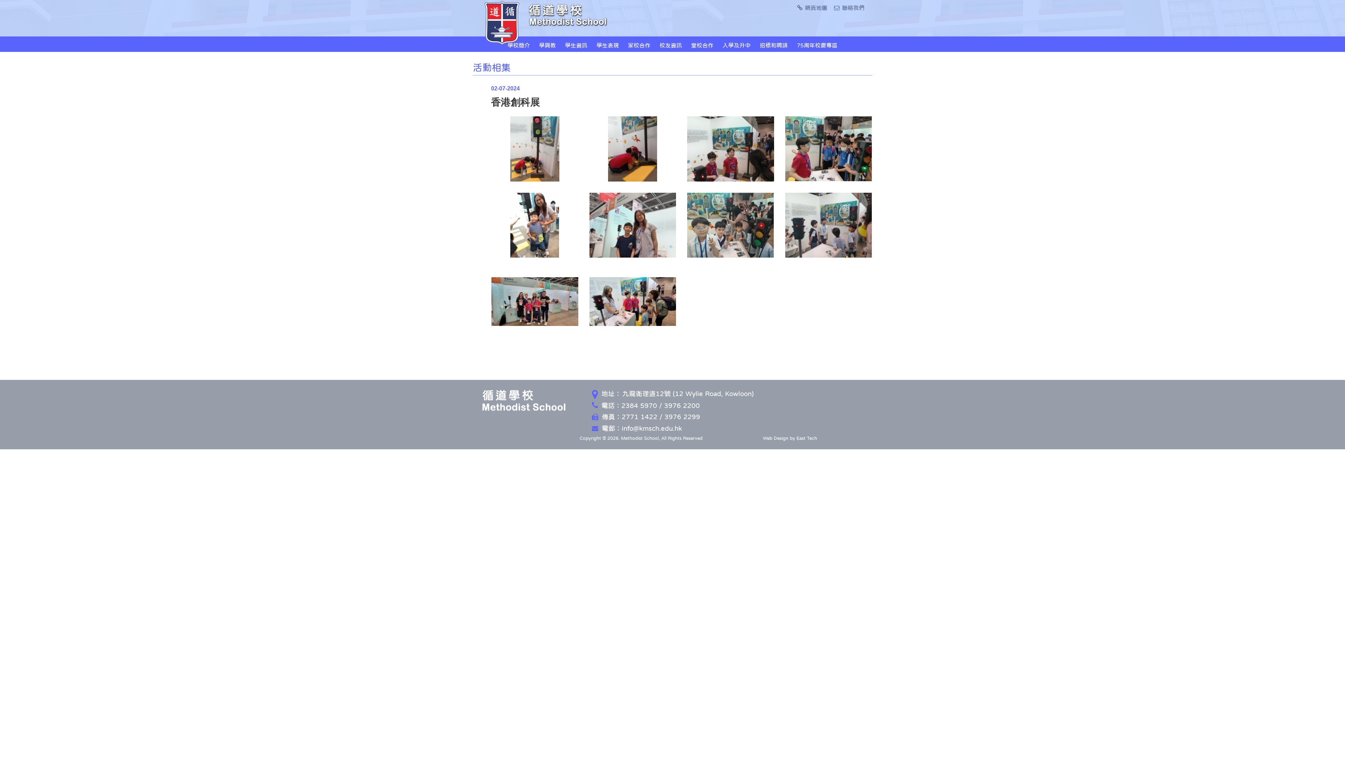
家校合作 (639, 45)
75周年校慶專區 (817, 45)
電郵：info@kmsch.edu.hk (642, 428)
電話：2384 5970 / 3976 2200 (650, 405)
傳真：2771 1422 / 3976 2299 (651, 417)
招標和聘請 (774, 45)
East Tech (806, 438)
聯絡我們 (853, 8)
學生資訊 (576, 45)
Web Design (775, 438)
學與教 (547, 45)
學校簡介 (519, 45)
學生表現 (607, 45)
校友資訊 (671, 45)
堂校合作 (702, 45)
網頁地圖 (816, 8)
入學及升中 (737, 45)
